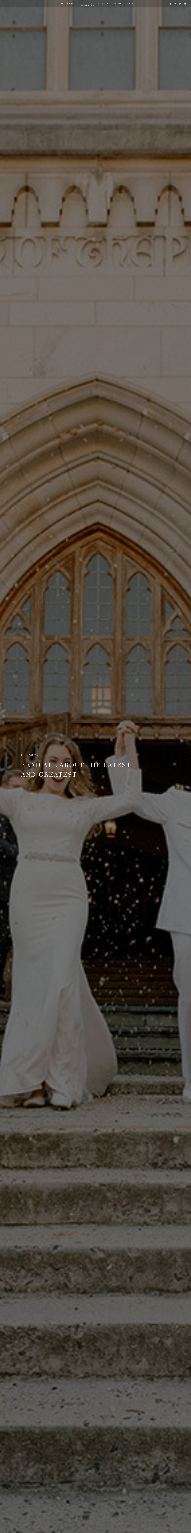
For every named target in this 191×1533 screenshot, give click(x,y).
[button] (116, 4)
